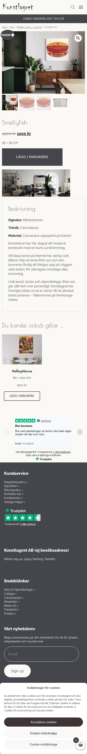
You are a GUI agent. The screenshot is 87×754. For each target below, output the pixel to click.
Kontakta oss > (13, 493)
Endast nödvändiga (43, 733)
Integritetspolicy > (16, 482)
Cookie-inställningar (43, 744)
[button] (78, 38)
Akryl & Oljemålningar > (19, 589)
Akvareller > (11, 601)
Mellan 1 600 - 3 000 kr (29, 27)
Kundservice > (13, 498)
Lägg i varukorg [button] (22, 395)
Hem (4, 27)
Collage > (10, 593)
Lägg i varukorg (32, 157)
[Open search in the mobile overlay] (73, 7)
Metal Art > (11, 605)
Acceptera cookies (43, 722)
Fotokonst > (11, 609)
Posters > (10, 613)
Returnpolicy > (13, 490)
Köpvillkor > (11, 486)
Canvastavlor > (13, 597)
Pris (12, 27)
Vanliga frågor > (14, 502)
